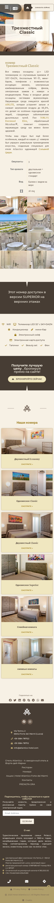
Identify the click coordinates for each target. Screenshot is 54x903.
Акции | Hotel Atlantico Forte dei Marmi (27, 776)
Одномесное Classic (27, 501)
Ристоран (27, 767)
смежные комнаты (27, 669)
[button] (10, 700)
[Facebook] (24, 721)
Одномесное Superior (27, 585)
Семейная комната (27, 627)
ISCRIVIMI (27, 821)
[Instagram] (30, 721)
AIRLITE (9, 105)
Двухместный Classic (27, 543)
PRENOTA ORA (27, 784)
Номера (27, 771)
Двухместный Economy (27, 459)
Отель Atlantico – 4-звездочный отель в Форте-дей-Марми (26, 761)
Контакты (27, 780)
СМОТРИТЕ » (27, 464)
